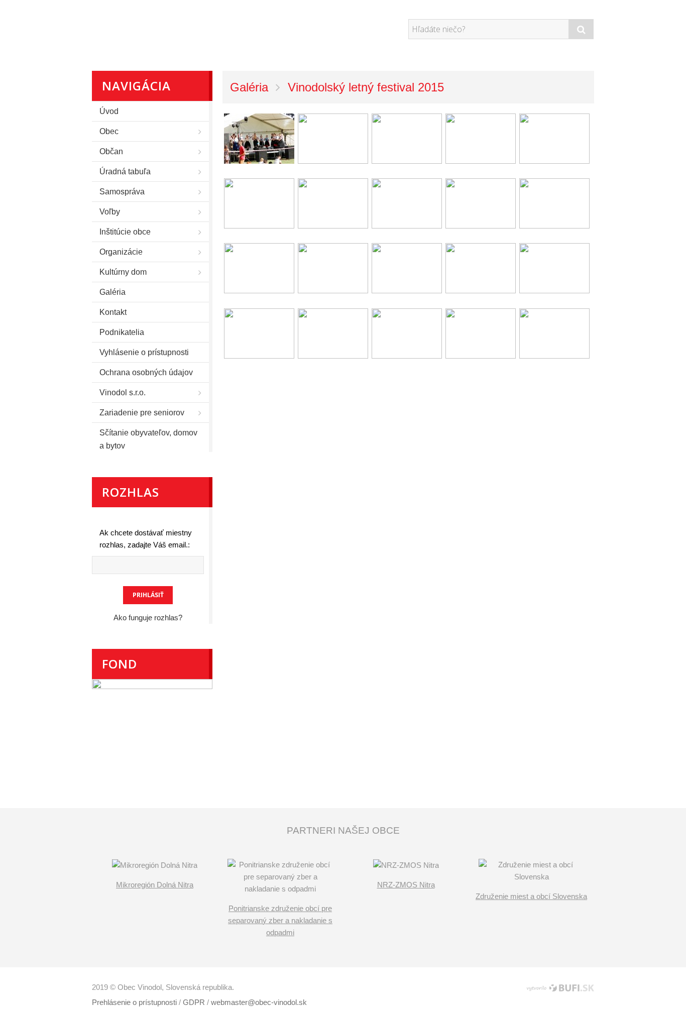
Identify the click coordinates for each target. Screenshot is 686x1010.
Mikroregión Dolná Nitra (154, 884)
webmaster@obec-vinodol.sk (259, 1002)
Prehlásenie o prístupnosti (134, 1002)
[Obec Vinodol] (185, 27)
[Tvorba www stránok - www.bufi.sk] (546, 987)
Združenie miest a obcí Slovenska (531, 896)
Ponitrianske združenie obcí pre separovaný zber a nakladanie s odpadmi (280, 920)
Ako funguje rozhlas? (147, 617)
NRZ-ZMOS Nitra (406, 884)
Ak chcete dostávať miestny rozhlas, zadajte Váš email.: (145, 538)
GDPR (194, 1002)
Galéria (249, 87)
